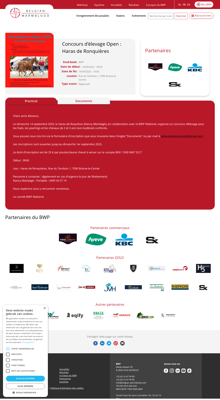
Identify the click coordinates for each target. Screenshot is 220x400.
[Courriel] (122, 344)
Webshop (82, 5)
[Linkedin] (102, 344)
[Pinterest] (115, 344)
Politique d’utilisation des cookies (67, 388)
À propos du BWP (156, 5)
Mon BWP (206, 4)
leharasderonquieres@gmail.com (182, 136)
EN (188, 4)
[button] (25, 392)
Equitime (99, 5)
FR (184, 4)
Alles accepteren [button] (25, 378)
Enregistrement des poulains (92, 15)
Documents (83, 101)
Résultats (134, 5)
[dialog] (25, 351)
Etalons (120, 15)
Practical (31, 101)
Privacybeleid (28, 342)
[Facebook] (95, 344)
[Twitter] (109, 344)
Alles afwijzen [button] (25, 386)
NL (179, 4)
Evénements (139, 15)
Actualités (116, 5)
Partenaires (65, 378)
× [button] (44, 308)
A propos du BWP (68, 375)
